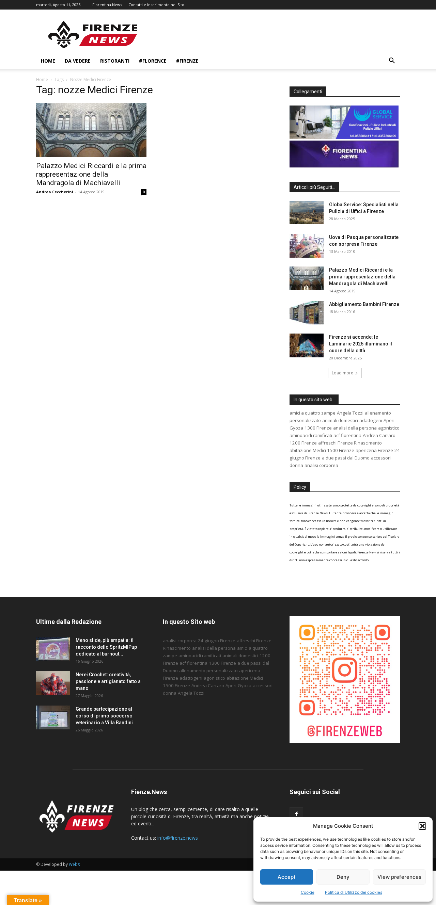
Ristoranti (114, 61)
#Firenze (187, 61)
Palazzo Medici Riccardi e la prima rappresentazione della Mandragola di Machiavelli (91, 174)
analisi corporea (321, 465)
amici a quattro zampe (313, 413)
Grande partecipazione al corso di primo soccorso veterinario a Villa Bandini (104, 715)
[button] (422, 826)
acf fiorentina (347, 435)
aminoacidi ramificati (311, 435)
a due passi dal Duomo (346, 458)
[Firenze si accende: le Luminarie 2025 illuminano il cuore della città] (307, 345)
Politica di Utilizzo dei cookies (353, 892)
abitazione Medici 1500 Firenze (322, 450)
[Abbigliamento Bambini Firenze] (307, 313)
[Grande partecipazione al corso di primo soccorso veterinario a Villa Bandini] (53, 717)
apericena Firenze (374, 450)
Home (48, 61)
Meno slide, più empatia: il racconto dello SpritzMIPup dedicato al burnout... (106, 647)
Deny (343, 877)
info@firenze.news (177, 838)
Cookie (307, 892)
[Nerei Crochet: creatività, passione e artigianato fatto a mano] (53, 683)
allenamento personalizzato (208, 670)
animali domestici (340, 420)
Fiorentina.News (107, 4)
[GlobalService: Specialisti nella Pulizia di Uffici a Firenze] (307, 212)
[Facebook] (296, 814)
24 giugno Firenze (216, 640)
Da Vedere (78, 61)
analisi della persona (355, 428)
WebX (74, 864)
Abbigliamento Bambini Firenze (364, 304)
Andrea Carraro (379, 435)
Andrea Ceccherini (54, 191)
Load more (342, 373)
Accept (287, 877)
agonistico (389, 428)
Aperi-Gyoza (238, 685)
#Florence (153, 61)
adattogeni (370, 420)
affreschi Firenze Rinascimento (350, 443)
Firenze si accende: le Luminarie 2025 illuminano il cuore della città (360, 343)
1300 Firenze (318, 428)
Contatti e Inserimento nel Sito (156, 4)
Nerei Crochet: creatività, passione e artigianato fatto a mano (108, 681)
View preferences (399, 877)
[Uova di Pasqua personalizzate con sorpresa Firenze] (307, 246)
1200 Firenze (303, 443)
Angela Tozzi (350, 413)
